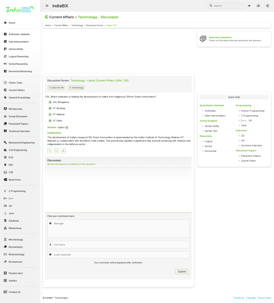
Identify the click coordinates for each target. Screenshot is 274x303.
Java (243, 125)
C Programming (249, 115)
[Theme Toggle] (258, 6)
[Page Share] (249, 6)
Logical (208, 141)
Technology (77, 25)
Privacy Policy (264, 298)
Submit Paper (248, 160)
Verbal (208, 146)
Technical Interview (251, 145)
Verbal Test (211, 130)
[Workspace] (56, 150)
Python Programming (252, 110)
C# (250, 120)
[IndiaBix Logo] (20, 11)
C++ (243, 120)
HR (242, 140)
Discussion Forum (94, 25)
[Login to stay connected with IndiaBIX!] (267, 6)
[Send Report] (63, 150)
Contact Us (238, 298)
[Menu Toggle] (47, 6)
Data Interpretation (215, 115)
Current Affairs (61, 25)
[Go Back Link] (49, 150)
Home (48, 25)
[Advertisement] (118, 51)
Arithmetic (210, 110)
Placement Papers (251, 155)
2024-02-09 (57, 87)
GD (242, 135)
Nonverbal (210, 151)
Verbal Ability (212, 126)
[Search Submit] (211, 6)
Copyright (251, 298)
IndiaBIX (60, 5)
